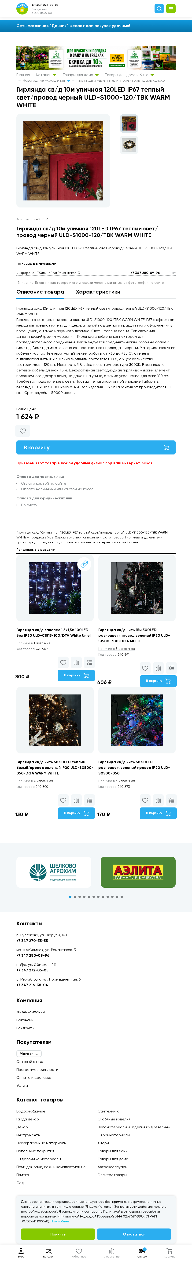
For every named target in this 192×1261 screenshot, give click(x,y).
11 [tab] (117, 897)
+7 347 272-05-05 (32, 970)
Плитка (22, 1175)
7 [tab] (98, 897)
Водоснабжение (30, 1111)
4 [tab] (84, 897)
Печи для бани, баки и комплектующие (51, 1167)
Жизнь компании (30, 1012)
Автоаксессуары (113, 1167)
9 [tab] (108, 897)
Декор (22, 1127)
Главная (23, 75)
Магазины (29, 1053)
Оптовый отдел (30, 1061)
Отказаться (134, 1234)
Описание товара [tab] (40, 291)
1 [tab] (70, 897)
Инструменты (28, 1135)
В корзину (36, 447)
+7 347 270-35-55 (32, 940)
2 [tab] (75, 897)
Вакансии (24, 1020)
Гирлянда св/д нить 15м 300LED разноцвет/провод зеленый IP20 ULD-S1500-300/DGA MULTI (134, 635)
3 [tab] (79, 897)
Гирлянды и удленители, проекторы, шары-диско (121, 80)
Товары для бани (113, 1151)
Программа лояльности (37, 1069)
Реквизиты (25, 1028)
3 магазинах (116, 648)
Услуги (22, 1085)
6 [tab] (93, 897)
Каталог (44, 75)
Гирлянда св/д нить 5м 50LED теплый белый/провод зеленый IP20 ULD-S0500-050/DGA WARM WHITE (54, 767)
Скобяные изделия (114, 1119)
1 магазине (33, 643)
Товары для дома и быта (127, 75)
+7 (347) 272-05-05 (45, 5)
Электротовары (112, 1175)
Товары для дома (78, 75)
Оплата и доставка (33, 1077)
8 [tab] (103, 897)
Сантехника (108, 1111)
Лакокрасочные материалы (41, 1143)
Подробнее (60, 1221)
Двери (103, 1143)
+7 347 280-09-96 (145, 273)
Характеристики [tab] (98, 291)
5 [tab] (89, 897)
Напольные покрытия (35, 1151)
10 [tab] (112, 897)
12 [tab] (122, 897)
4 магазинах (34, 781)
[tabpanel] (54, 872)
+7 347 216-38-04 (32, 985)
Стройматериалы (114, 1135)
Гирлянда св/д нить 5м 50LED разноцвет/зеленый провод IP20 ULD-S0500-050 (134, 767)
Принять (58, 1234)
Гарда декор (27, 1119)
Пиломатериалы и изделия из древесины (134, 1127)
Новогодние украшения (44, 80)
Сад (20, 1183)
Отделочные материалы (38, 1159)
